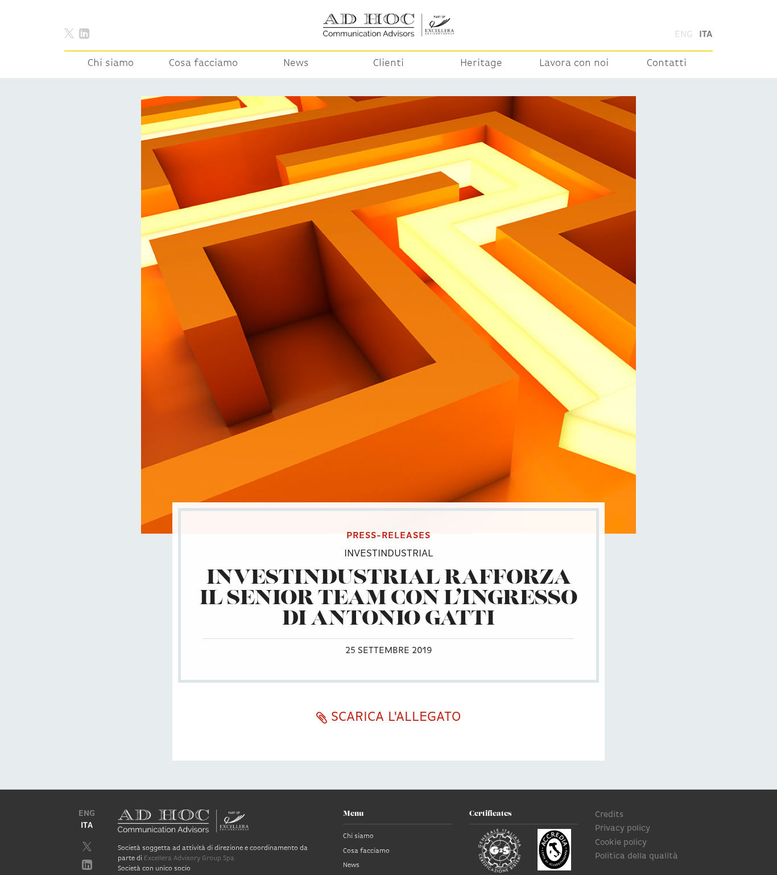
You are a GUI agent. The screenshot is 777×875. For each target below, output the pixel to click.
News (296, 64)
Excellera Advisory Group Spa (189, 858)
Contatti (667, 64)
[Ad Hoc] (388, 25)
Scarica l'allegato (394, 717)
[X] (69, 33)
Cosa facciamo (203, 64)
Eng (684, 34)
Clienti (388, 64)
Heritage (481, 64)
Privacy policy (622, 828)
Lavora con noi (574, 64)
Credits (609, 815)
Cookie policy (621, 843)
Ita (706, 34)
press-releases (388, 535)
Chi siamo (111, 64)
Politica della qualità (636, 856)
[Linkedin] (84, 33)
